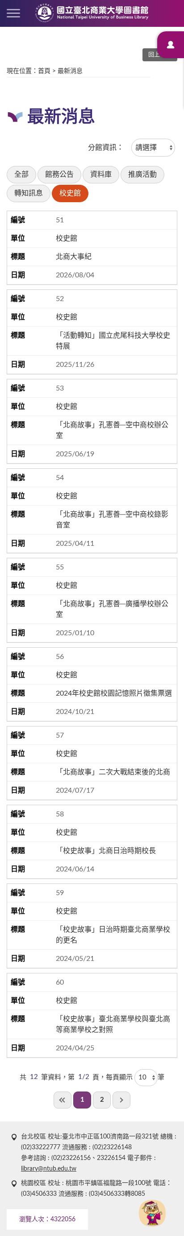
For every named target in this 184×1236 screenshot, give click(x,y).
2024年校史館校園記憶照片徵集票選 (114, 693)
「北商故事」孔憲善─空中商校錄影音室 (112, 520)
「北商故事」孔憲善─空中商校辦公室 (112, 430)
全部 (21, 174)
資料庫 (101, 174)
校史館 (70, 193)
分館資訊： (106, 147)
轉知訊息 (28, 193)
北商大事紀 (74, 256)
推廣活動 (142, 174)
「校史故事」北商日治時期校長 (106, 850)
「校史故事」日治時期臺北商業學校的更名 (113, 935)
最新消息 (70, 71)
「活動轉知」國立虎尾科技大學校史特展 (113, 341)
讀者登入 (170, 44)
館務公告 (59, 174)
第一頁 (62, 1100)
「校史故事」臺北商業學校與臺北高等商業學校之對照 (113, 1024)
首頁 (44, 71)
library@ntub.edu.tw (48, 1169)
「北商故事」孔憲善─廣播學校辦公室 (112, 609)
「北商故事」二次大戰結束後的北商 (113, 772)
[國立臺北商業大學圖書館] (92, 13)
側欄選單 (13, 13)
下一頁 (121, 1100)
